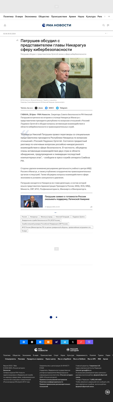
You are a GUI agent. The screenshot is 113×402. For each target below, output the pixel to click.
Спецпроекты (10, 359)
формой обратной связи (85, 386)
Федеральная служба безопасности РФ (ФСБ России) (41, 220)
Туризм (101, 355)
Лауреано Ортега (78, 217)
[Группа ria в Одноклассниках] (48, 342)
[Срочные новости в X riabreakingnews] (81, 342)
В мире (24, 231)
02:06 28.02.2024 (9, 34)
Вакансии (6, 370)
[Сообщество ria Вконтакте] (40, 342)
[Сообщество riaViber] (89, 342)
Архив (105, 359)
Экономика (27, 355)
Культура (70, 355)
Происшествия (46, 355)
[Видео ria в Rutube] (56, 342)
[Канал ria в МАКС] (24, 342)
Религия (93, 355)
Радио (108, 355)
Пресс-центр (51, 359)
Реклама (21, 359)
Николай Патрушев (62, 217)
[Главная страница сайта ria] (56, 25)
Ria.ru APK (92, 359)
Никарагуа (34, 217)
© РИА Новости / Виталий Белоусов (31, 100)
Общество (16, 355)
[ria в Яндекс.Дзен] (32, 342)
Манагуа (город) (47, 217)
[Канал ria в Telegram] (65, 342)
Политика (6, 355)
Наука (63, 355)
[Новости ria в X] (73, 342)
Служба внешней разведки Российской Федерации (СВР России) (45, 224)
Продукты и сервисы (35, 359)
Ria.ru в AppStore (64, 359)
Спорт (56, 355)
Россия (24, 217)
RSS (99, 359)
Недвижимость (82, 355)
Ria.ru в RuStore (79, 359)
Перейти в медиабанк (50, 100)
